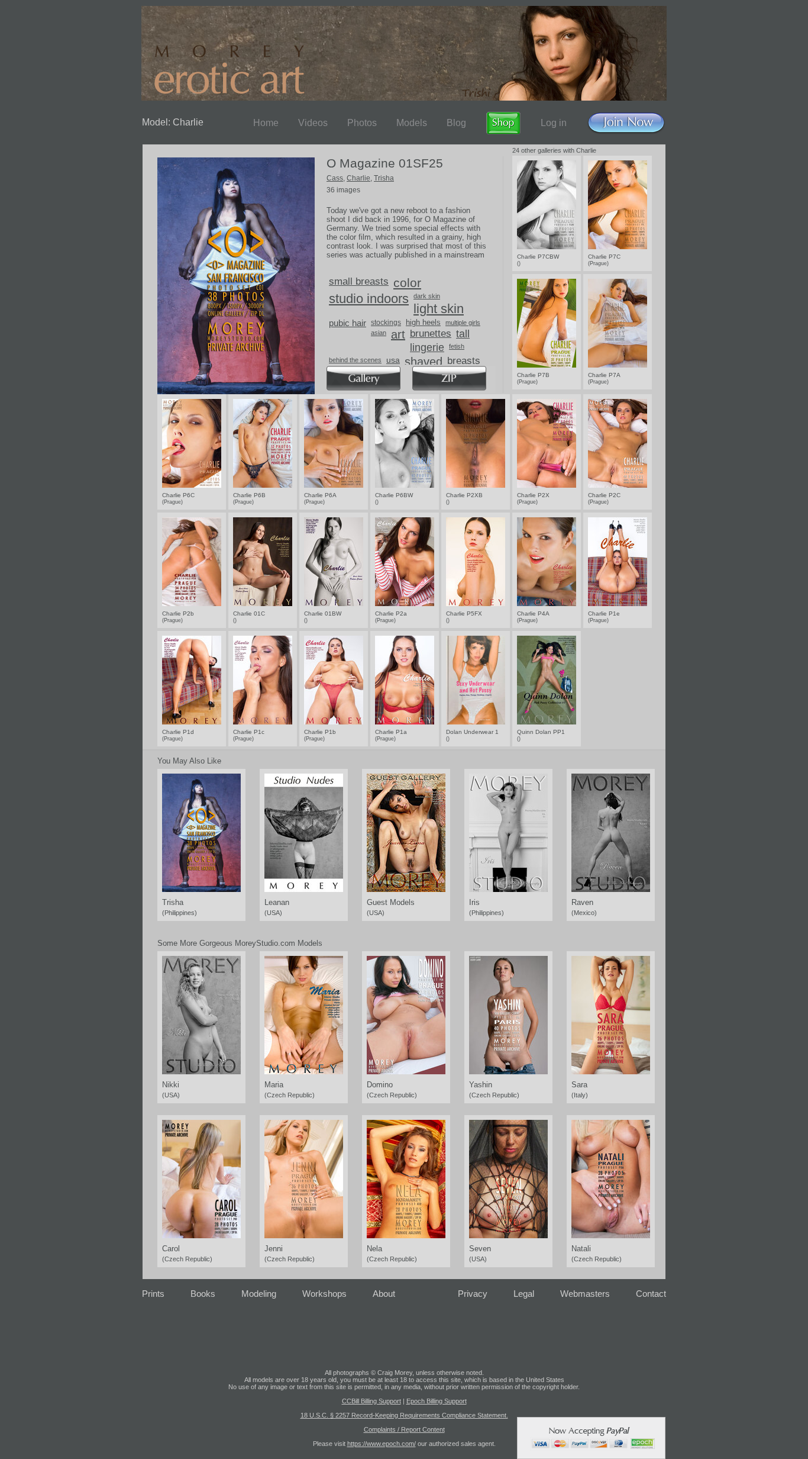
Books (202, 1294)
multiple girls (462, 322)
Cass (335, 178)
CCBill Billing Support (371, 1401)
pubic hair (347, 323)
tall (463, 334)
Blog (456, 123)
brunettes (430, 333)
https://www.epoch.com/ (381, 1443)
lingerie (427, 347)
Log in (554, 123)
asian (378, 332)
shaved (423, 361)
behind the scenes (355, 359)
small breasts (359, 281)
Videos (313, 123)
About (384, 1294)
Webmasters (585, 1294)
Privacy (472, 1294)
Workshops (324, 1294)
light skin (438, 308)
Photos (362, 123)
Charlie (358, 178)
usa (393, 360)
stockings (386, 322)
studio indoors (369, 298)
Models (411, 123)
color (407, 282)
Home (266, 123)
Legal (523, 1294)
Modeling (258, 1294)
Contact (651, 1294)
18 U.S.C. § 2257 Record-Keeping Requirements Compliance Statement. (404, 1415)
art (398, 334)
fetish (456, 346)
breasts (463, 360)
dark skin (426, 295)
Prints (153, 1294)
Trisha (384, 178)
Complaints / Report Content (404, 1429)
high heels (423, 322)
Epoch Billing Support (436, 1401)
